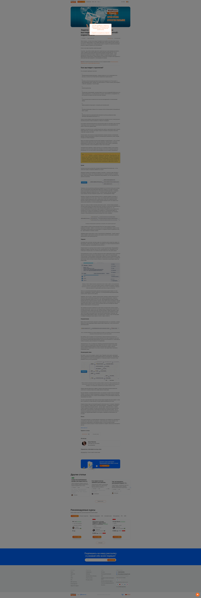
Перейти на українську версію (100, 32)
